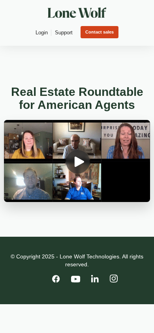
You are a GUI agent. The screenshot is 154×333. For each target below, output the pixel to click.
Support (64, 33)
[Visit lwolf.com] (77, 12)
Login (42, 33)
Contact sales (99, 32)
